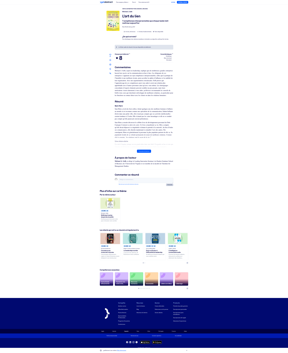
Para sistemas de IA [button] (144, 2)
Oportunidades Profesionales (122, 316)
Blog (137, 309)
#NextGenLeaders (123, 309)
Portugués (160, 331)
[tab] (143, 262)
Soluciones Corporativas (179, 321)
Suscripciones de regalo (179, 317)
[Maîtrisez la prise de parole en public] (110, 203)
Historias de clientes (141, 312)
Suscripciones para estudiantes (178, 313)
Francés (174, 331)
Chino (148, 331)
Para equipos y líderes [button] (122, 2)
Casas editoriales (159, 306)
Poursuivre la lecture (144, 151)
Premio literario (122, 312)
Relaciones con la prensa (161, 309)
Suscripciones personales (180, 309)
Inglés (102, 331)
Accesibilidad (178, 335)
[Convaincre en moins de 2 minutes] (110, 238)
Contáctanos (121, 324)
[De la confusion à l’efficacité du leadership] (155, 238)
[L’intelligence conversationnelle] (178, 238)
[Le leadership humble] (133, 238)
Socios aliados (158, 312)
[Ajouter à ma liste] (110, 64)
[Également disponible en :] (110, 73)
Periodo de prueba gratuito (180, 306)
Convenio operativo (156, 335)
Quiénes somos (122, 306)
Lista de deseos (140, 306)
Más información (121, 350)
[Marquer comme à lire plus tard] (110, 60)
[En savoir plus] (129, 53)
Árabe (185, 331)
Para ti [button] (134, 2)
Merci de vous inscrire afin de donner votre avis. (129, 184)
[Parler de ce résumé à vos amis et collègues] (110, 69)
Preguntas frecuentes (124, 321)
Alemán (114, 331)
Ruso (138, 331)
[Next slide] (187, 263)
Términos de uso (134, 335)
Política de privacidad (112, 335)
